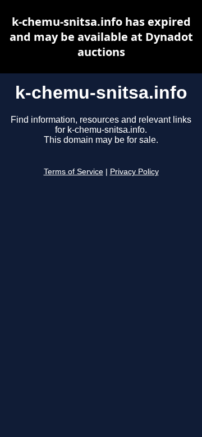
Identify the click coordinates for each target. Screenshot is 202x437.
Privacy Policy (134, 172)
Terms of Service (73, 172)
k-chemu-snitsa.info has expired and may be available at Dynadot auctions (101, 36)
